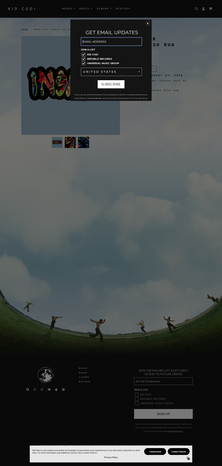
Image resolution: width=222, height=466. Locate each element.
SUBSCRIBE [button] (111, 84)
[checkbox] (112, 54)
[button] (148, 23)
